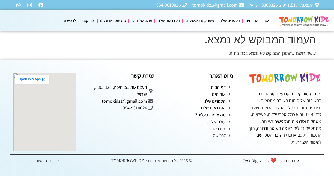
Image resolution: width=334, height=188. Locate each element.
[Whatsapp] (18, 5)
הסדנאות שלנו (168, 20)
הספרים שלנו (229, 20)
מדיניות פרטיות (47, 160)
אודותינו (251, 20)
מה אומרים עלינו (113, 20)
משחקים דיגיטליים (199, 20)
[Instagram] (29, 5)
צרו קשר (88, 20)
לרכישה (70, 20)
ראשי (268, 20)
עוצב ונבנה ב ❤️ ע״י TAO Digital (271, 160)
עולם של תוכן (141, 20)
